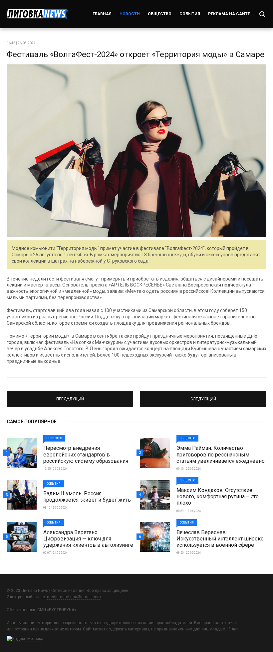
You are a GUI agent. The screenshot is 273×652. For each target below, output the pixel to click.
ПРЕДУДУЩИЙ (70, 396)
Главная (102, 14)
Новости (130, 14)
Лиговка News (37, 14)
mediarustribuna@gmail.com (74, 597)
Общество (159, 14)
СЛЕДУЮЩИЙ (203, 396)
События (189, 14)
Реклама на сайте (229, 14)
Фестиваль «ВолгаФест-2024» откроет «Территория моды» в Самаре (135, 54)
